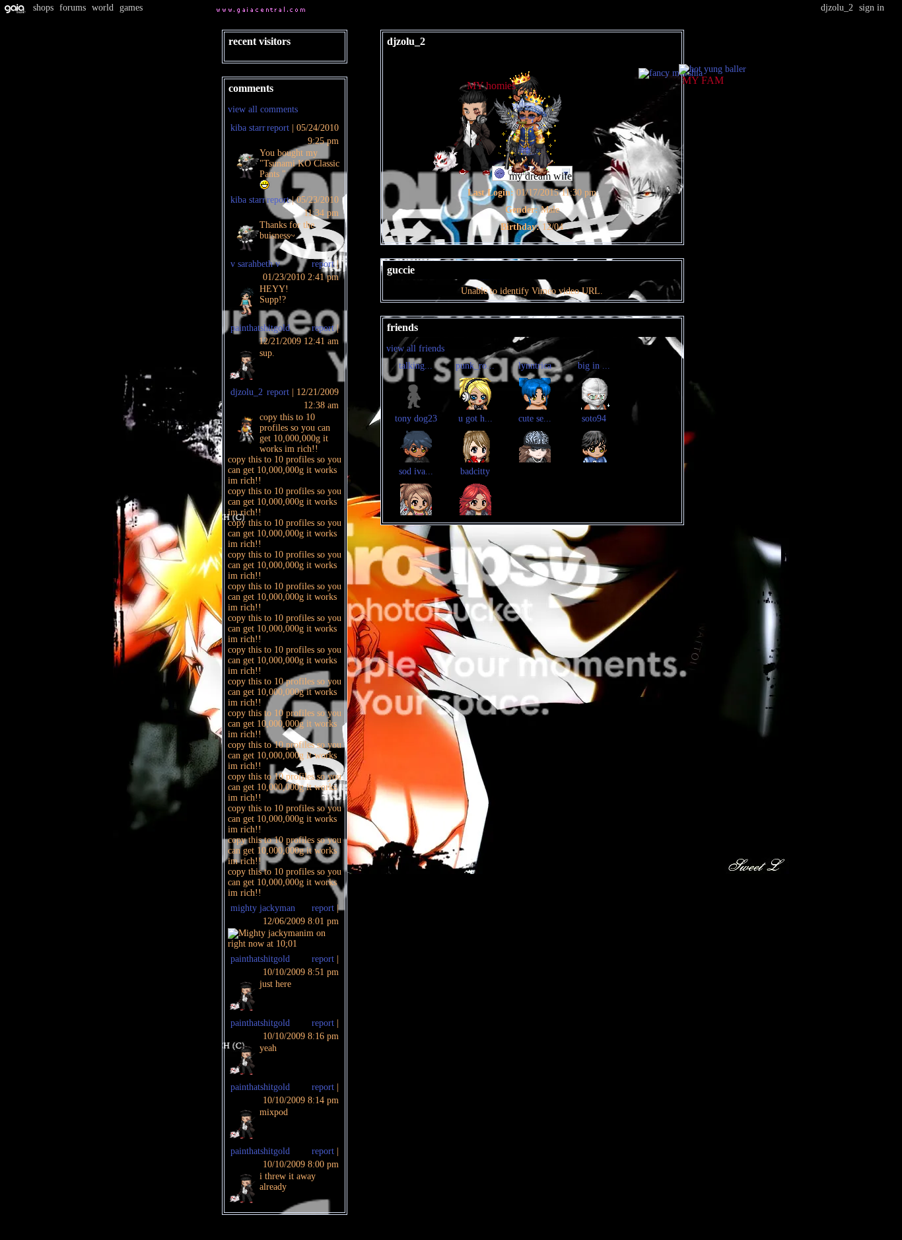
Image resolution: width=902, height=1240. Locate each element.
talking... (416, 366)
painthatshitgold (260, 328)
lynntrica (534, 366)
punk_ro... (475, 366)
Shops (43, 8)
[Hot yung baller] (712, 69)
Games (131, 8)
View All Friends (415, 348)
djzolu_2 (246, 392)
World (103, 8)
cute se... (534, 418)
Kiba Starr (247, 128)
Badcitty (475, 471)
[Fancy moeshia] (671, 73)
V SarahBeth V (255, 264)
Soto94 (594, 418)
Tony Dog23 (416, 418)
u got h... (475, 418)
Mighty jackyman (262, 908)
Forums (72, 8)
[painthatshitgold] (467, 172)
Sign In (871, 8)
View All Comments (263, 109)
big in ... (594, 366)
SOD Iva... (416, 471)
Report (278, 128)
